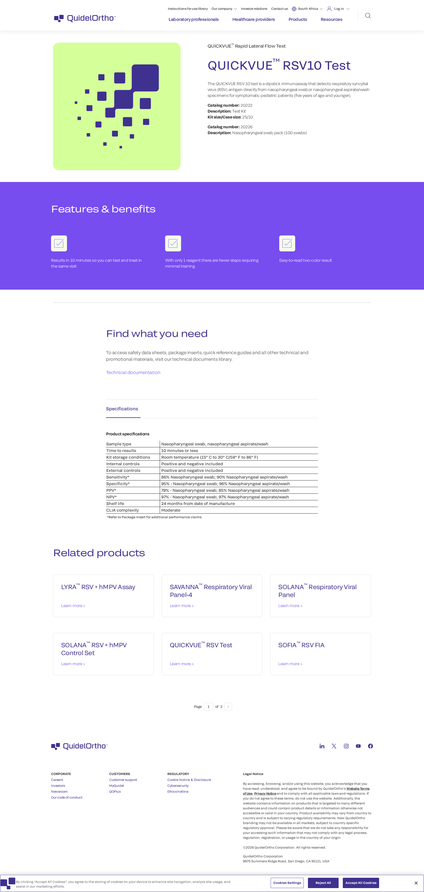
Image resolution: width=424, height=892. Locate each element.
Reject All (323, 883)
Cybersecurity (178, 786)
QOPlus (115, 791)
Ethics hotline (177, 791)
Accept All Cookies (360, 883)
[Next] (228, 707)
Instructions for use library (188, 9)
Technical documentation (133, 372)
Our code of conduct (66, 797)
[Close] (416, 883)
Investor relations (254, 9)
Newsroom (59, 791)
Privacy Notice (265, 793)
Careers (57, 780)
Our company (222, 9)
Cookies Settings (287, 883)
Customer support (123, 780)
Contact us (279, 9)
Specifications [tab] (122, 408)
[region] (212, 883)
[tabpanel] (212, 470)
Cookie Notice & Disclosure (189, 780)
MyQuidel (116, 786)
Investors (58, 786)
